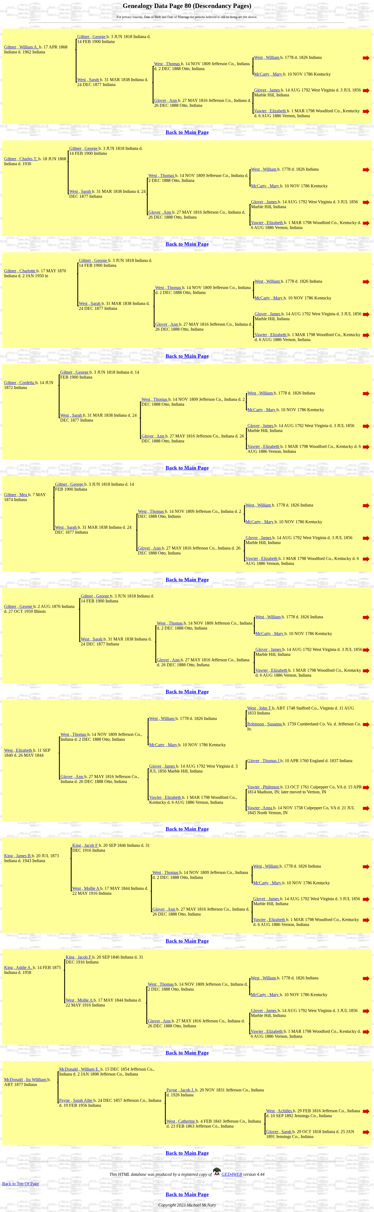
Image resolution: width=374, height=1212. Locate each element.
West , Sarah (88, 79)
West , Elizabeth (18, 750)
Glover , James (267, 90)
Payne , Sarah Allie (76, 1100)
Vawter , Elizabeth (270, 110)
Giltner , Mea (16, 494)
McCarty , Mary (268, 74)
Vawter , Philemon (263, 787)
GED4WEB (231, 1174)
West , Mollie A (86, 888)
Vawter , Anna (260, 807)
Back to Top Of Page (20, 1183)
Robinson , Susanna (265, 724)
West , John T (259, 708)
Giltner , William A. (21, 47)
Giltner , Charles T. (21, 158)
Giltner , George (92, 36)
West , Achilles (279, 1110)
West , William (267, 57)
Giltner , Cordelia (19, 382)
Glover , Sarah (279, 1131)
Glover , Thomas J (263, 760)
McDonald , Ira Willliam (25, 1079)
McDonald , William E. (79, 1069)
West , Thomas (167, 63)
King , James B (18, 855)
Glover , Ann (166, 100)
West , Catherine (181, 1121)
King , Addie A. (18, 967)
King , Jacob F (85, 845)
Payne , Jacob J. (180, 1090)
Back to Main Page (187, 132)
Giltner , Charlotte (20, 270)
